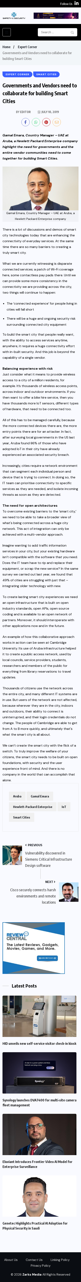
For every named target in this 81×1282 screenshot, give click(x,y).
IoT (64, 807)
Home (6, 47)
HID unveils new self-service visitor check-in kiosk (39, 1043)
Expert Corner (27, 47)
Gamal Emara (40, 796)
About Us (11, 1260)
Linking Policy (60, 1260)
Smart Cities (21, 817)
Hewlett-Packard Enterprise (32, 807)
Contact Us (34, 1260)
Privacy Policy (40, 1266)
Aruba (17, 796)
